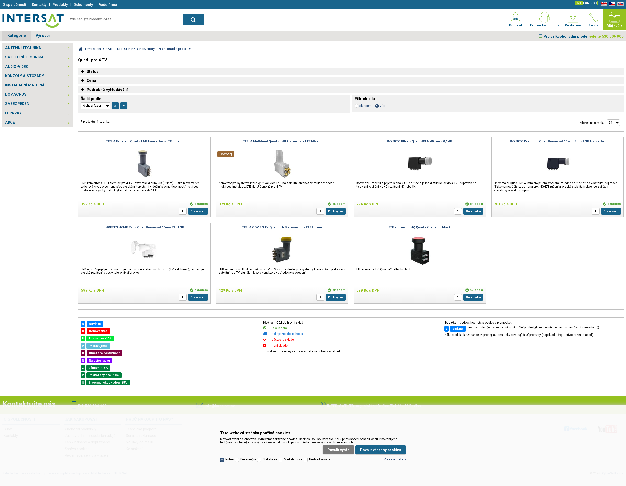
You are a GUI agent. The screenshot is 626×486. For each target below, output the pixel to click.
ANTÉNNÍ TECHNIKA (23, 48)
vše (382, 106)
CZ (611, 4)
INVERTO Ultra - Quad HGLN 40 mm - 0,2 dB (419, 141)
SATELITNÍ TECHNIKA (24, 57)
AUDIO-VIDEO (17, 66)
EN (603, 4)
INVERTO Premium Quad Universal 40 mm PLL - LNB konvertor (557, 141)
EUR (586, 3)
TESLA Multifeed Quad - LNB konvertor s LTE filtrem (282, 141)
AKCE (10, 122)
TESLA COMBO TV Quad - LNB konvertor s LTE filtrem (282, 227)
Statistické (270, 459)
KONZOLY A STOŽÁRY (24, 76)
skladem (365, 106)
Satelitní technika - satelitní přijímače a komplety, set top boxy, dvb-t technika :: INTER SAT (33, 21)
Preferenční (248, 459)
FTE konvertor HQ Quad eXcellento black (420, 227)
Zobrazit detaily (395, 459)
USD (594, 3)
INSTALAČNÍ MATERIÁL (26, 85)
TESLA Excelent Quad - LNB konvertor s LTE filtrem (144, 141)
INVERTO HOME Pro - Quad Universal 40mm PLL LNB (144, 227)
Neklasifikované (319, 459)
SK (620, 4)
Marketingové (293, 459)
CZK (578, 3)
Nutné (229, 459)
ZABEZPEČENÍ (17, 104)
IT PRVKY (13, 113)
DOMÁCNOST (17, 94)
